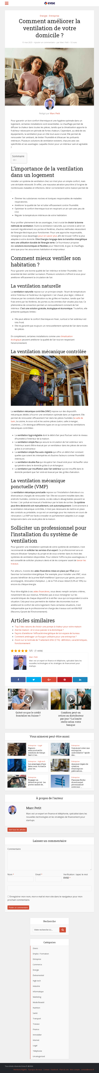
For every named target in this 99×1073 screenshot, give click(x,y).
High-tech (41, 761)
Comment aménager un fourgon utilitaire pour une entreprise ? (46, 636)
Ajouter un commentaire (44, 42)
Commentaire (14, 849)
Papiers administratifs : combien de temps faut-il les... (36, 751)
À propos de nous (35, 1069)
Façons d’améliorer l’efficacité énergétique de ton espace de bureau (47, 633)
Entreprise (54, 15)
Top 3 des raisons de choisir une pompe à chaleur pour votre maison (48, 626)
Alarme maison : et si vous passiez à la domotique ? (39, 630)
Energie (43, 15)
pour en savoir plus (47, 235)
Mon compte (75, 1069)
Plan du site (64, 1069)
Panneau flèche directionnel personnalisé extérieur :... (78, 783)
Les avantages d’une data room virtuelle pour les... (37, 766)
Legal (40, 745)
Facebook (54, 1069)
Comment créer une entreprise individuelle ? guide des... (80, 751)
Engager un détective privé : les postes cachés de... (37, 782)
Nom (10, 874)
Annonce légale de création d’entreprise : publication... (79, 767)
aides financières (41, 591)
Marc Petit (64, 42)
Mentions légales (20, 1069)
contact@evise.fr (87, 1069)
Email (38, 874)
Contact (46, 1069)
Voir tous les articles (17, 829)
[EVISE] (49, 3)
